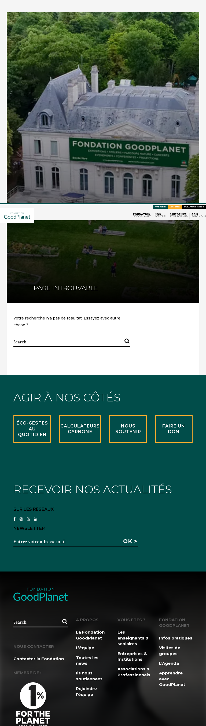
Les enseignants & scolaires (133, 638)
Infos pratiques (175, 638)
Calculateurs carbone (194, 207)
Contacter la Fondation (38, 658)
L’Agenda (169, 663)
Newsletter (175, 207)
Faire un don (160, 207)
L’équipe (85, 647)
